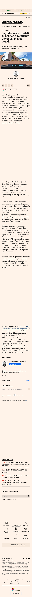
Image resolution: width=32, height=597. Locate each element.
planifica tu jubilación (6, 532)
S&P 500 (15, 10)
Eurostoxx (9, 499)
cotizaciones (6, 538)
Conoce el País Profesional (16, 545)
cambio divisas (16, 531)
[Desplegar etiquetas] (29, 389)
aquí (26, 400)
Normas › (28, 380)
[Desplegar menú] (3, 13)
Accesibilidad (27, 581)
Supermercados (12, 389)
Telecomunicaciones (11, 26)
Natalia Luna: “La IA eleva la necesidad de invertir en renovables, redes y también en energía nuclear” (16, 482)
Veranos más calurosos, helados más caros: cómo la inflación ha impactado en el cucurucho (14, 470)
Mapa (8, 583)
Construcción (26, 26)
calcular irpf (6, 525)
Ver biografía (12, 364)
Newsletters (14, 583)
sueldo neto (25, 525)
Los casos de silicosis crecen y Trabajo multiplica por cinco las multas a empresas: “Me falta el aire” (16, 464)
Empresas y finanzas (12, 22)
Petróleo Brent (27, 10)
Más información (5, 396)
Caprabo (4, 389)
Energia (19, 26)
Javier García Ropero (16, 78)
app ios (15, 538)
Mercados (19, 389)
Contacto (9, 579)
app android (25, 538)
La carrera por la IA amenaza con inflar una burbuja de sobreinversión (15, 476)
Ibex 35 (4, 10)
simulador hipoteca (16, 525)
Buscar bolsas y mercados (10, 491)
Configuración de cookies (7, 581)
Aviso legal (14, 579)
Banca (3, 26)
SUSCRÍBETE (24, 13)
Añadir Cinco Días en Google (11, 89)
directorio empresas (25, 531)
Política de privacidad (18, 581)
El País (28, 17)
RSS (11, 583)
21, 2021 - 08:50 (15, 81)
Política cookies (20, 579)
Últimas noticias (7, 459)
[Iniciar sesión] (29, 13)
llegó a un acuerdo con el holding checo (16, 327)
